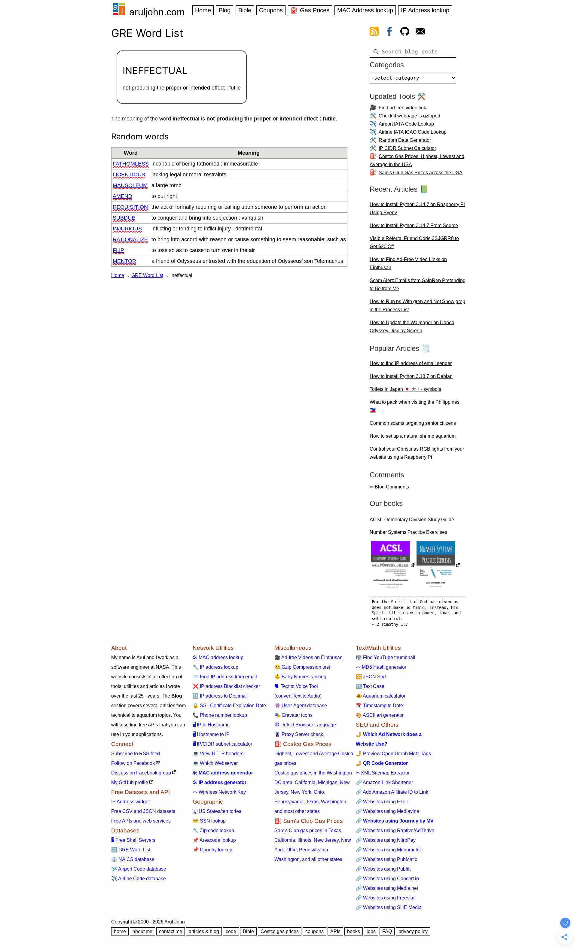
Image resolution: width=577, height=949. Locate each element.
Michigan (327, 782)
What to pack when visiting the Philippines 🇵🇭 (414, 406)
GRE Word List (147, 275)
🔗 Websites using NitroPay (386, 840)
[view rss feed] (374, 32)
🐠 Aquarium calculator (380, 695)
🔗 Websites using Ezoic (382, 801)
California (305, 782)
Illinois (304, 840)
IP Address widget (130, 801)
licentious (129, 175)
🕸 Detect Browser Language (305, 724)
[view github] (404, 32)
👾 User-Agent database (300, 705)
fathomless (131, 164)
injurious (127, 229)
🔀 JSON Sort (371, 676)
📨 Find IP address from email (225, 676)
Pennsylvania (289, 801)
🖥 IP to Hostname (211, 724)
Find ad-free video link (402, 107)
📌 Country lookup (212, 849)
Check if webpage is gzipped (409, 115)
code (231, 931)
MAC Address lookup (365, 10)
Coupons (271, 10)
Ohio (319, 792)
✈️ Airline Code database (138, 878)
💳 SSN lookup (209, 820)
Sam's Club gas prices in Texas (307, 830)
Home (203, 10)
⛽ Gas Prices (310, 10)
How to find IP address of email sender (411, 363)
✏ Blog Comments (389, 486)
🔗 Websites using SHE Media (389, 907)
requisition (130, 207)
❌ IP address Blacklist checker (226, 686)
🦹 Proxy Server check (298, 734)
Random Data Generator (405, 140)
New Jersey (326, 840)
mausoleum (130, 185)
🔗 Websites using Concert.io (387, 878)
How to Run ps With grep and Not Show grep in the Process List (417, 305)
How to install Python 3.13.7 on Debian (411, 376)
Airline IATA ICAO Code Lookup (413, 132)
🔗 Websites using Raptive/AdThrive (395, 830)
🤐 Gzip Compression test (302, 667)
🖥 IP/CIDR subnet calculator (222, 744)
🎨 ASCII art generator (380, 715)
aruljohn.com (157, 12)
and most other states (297, 811)
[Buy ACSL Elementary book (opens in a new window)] (393, 566)
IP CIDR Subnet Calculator (407, 148)
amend (122, 196)
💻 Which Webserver (215, 763)
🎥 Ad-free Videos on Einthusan (308, 657)
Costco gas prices (280, 931)
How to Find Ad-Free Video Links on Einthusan (408, 263)
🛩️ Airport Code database (138, 868)
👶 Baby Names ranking (300, 676)
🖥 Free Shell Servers (133, 840)
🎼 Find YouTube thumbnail (385, 657)
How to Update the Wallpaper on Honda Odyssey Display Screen (412, 326)
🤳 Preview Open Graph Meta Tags (393, 753)
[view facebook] (389, 32)
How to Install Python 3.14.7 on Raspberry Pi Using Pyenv (417, 208)
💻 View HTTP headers (218, 753)
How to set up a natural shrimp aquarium (413, 436)
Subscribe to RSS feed (135, 753)
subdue (124, 218)
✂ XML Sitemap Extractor (383, 772)
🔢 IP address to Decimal (220, 695)
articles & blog (204, 931)
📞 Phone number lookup (220, 715)
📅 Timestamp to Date (379, 705)
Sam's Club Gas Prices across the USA (421, 172)
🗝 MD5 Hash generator (381, 667)
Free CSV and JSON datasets (143, 811)
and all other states (322, 859)
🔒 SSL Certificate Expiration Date (229, 705)
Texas (312, 801)
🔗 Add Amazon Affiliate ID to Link (392, 792)
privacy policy (413, 931)
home (120, 931)
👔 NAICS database (132, 859)
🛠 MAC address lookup (218, 657)
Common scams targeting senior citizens (413, 423)
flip (118, 250)
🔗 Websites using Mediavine (387, 811)
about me (142, 931)
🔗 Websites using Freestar (385, 897)
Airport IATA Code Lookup (406, 123)
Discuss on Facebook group (141, 772)
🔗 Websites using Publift (383, 868)
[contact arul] (420, 32)
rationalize (130, 239)
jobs (371, 931)
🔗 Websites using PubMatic (386, 859)
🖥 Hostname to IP (211, 734)
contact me (170, 931)
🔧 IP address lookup (215, 667)
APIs (335, 931)
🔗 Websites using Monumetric (389, 849)
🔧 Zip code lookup (213, 830)
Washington (333, 801)
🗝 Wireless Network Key (219, 792)
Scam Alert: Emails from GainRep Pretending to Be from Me (418, 284)
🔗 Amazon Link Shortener (384, 782)
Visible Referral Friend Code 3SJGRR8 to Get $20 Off (414, 242)
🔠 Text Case (370, 686)
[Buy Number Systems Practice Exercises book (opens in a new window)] (438, 566)
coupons (314, 931)
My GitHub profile (129, 782)
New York (301, 792)
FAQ (387, 931)
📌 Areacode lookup (214, 840)
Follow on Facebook (133, 763)
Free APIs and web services (141, 820)
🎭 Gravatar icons (293, 715)
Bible (244, 10)
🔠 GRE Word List (130, 849)
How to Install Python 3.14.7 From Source (414, 225)
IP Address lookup (425, 10)
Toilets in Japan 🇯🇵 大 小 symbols (405, 389)
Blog (224, 10)
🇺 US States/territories (217, 811)
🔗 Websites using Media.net (387, 888)
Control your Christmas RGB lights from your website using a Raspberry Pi (417, 453)
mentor (124, 261)
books (353, 931)
